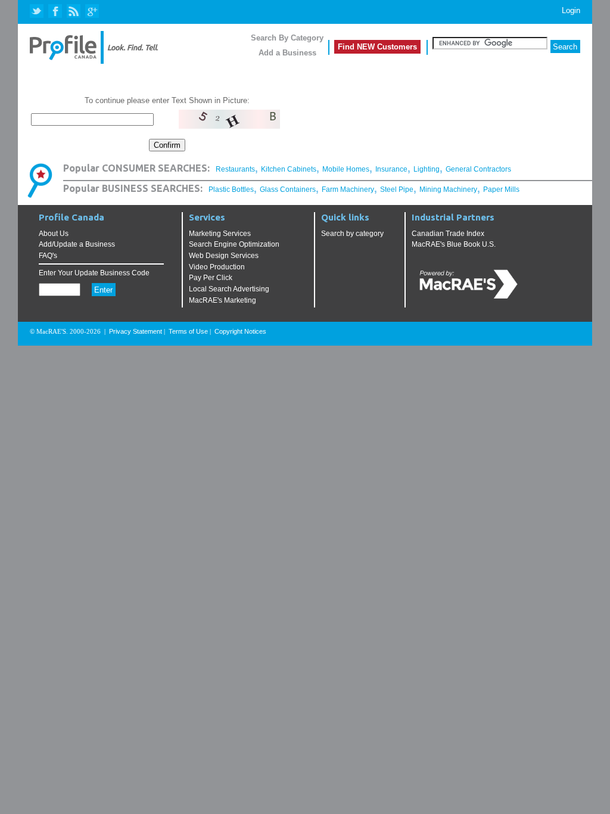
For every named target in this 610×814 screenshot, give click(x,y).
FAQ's (48, 255)
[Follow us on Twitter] (38, 12)
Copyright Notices (240, 331)
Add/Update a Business (77, 244)
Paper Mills (501, 189)
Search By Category (287, 37)
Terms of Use (188, 331)
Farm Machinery (348, 189)
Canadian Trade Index (448, 233)
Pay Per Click (210, 278)
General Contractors (478, 169)
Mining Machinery (448, 189)
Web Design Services (224, 255)
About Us (54, 233)
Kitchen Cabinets (288, 169)
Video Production (217, 267)
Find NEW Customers (377, 46)
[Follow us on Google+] (91, 12)
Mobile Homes (345, 169)
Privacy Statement (135, 331)
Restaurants (235, 169)
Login (571, 10)
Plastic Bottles (231, 189)
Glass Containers (288, 189)
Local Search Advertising (229, 289)
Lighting (426, 169)
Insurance (391, 169)
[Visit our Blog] (74, 12)
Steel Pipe (396, 189)
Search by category (352, 233)
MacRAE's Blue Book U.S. (454, 244)
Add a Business (287, 52)
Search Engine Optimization (234, 244)
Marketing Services (220, 233)
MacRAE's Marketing (222, 300)
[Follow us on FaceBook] (56, 12)
